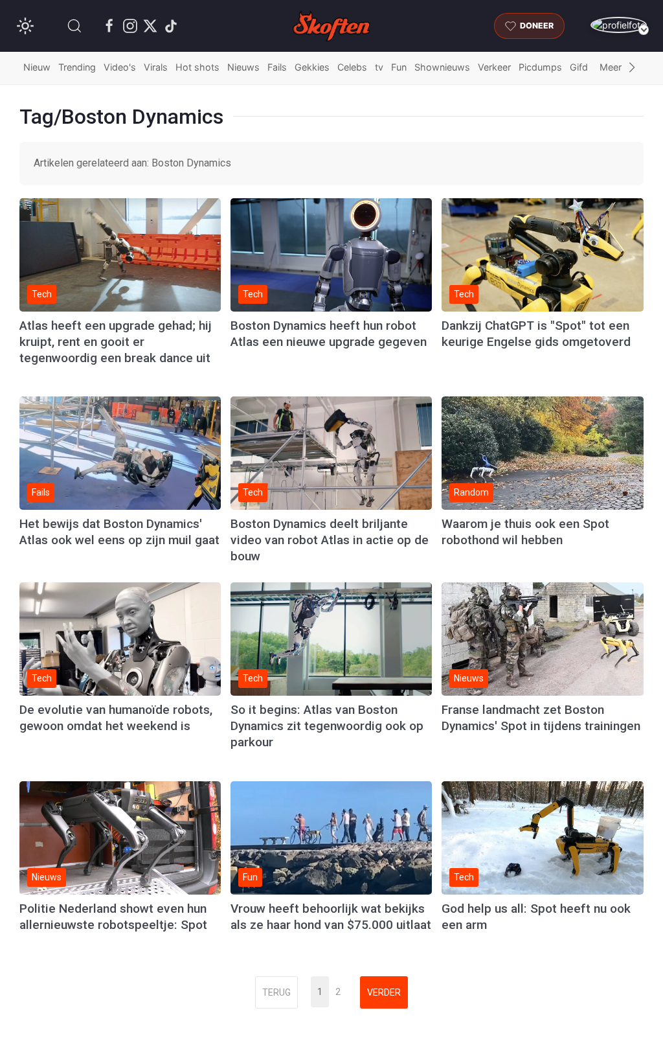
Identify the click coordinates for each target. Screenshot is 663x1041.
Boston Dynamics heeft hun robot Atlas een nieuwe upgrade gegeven (328, 333)
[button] (74, 26)
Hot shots (197, 67)
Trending (77, 67)
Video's (120, 67)
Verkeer (494, 67)
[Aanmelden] (618, 25)
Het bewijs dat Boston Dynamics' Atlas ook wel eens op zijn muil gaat (119, 531)
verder (384, 992)
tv (379, 67)
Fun (399, 67)
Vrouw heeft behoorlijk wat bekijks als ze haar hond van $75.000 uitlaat (330, 916)
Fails (277, 67)
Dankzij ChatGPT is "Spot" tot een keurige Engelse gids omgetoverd (536, 333)
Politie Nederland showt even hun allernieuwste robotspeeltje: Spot (113, 916)
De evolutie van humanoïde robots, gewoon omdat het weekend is (115, 717)
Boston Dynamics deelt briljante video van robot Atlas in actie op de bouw (329, 540)
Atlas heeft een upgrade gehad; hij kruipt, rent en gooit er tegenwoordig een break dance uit (115, 341)
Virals (156, 67)
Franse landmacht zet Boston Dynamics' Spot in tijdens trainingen (541, 717)
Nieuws (243, 67)
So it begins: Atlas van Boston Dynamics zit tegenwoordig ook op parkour (326, 725)
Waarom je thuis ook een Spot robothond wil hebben (525, 531)
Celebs (352, 67)
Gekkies (312, 67)
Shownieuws (442, 67)
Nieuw (37, 67)
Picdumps (540, 67)
